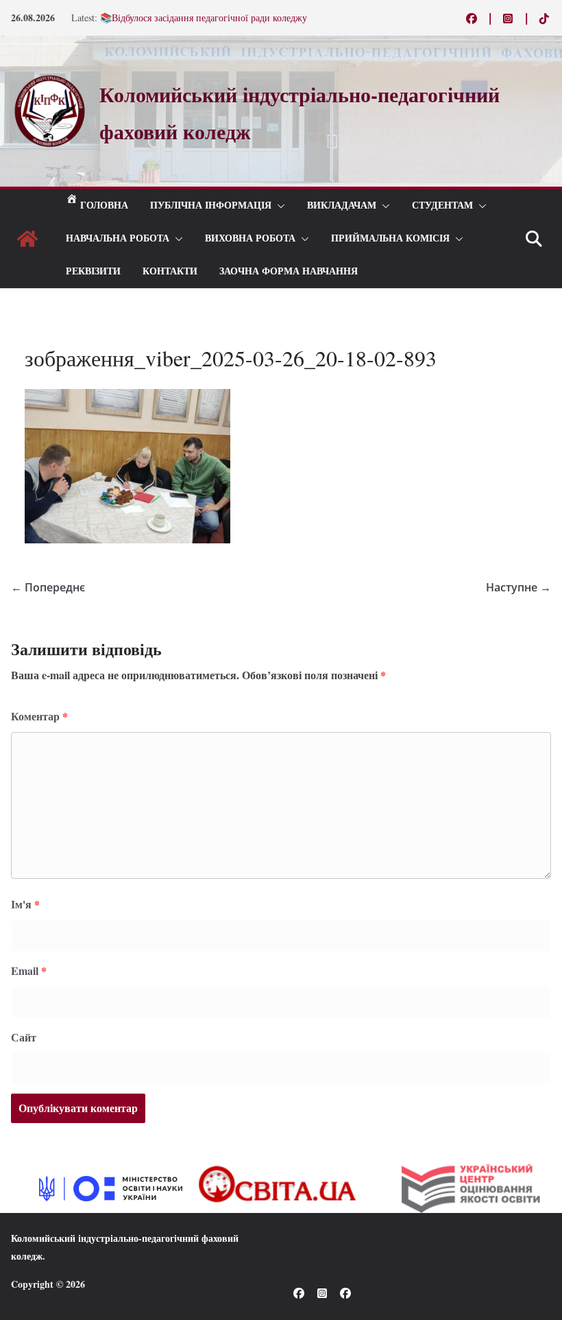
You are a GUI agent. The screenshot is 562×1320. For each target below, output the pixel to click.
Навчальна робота (117, 238)
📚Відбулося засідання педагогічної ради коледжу (203, 19)
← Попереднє (48, 587)
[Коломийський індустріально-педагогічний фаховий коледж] (27, 239)
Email (29, 970)
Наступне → (518, 587)
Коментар (39, 716)
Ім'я (25, 904)
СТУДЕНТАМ (442, 205)
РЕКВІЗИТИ (93, 271)
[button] (278, 205)
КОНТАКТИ (170, 271)
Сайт (23, 1037)
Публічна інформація (210, 205)
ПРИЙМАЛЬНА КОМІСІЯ (390, 238)
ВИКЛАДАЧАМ (341, 205)
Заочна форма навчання (288, 271)
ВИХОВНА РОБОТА (250, 238)
